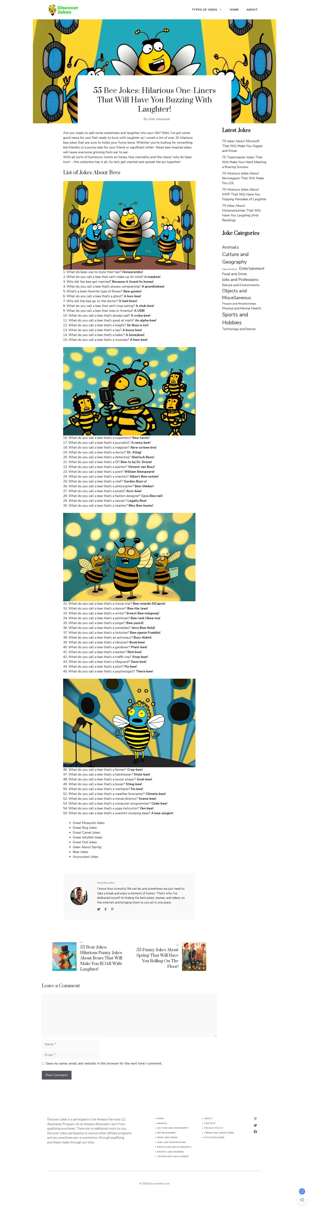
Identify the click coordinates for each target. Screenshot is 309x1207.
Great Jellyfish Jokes (87, 837)
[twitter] (255, 1125)
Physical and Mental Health (241, 308)
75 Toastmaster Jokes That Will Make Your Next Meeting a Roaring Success (244, 162)
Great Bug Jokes (85, 828)
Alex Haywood (159, 119)
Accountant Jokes (85, 857)
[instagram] (255, 1118)
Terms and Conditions (219, 1133)
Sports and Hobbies (235, 318)
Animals (230, 247)
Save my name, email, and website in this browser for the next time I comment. (104, 1063)
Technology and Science (239, 329)
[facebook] (255, 1131)
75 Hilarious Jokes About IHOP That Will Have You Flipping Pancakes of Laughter (244, 194)
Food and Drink (234, 274)
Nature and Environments (240, 285)
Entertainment (251, 268)
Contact (210, 1123)
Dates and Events (229, 269)
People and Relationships (239, 304)
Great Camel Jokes (86, 832)
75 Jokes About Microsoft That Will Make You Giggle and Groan (242, 146)
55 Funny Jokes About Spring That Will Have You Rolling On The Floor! (157, 958)
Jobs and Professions (240, 279)
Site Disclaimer (214, 1137)
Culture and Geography (235, 258)
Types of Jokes (204, 10)
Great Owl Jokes (85, 842)
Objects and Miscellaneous (236, 294)
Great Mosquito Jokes (89, 823)
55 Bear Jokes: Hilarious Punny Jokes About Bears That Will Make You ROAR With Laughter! (101, 958)
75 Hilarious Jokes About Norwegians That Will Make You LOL (243, 178)
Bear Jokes (80, 852)
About (252, 10)
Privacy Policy (213, 1128)
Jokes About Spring (87, 847)
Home (234, 10)
